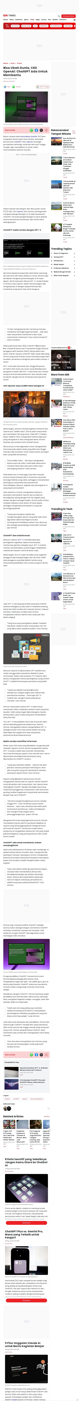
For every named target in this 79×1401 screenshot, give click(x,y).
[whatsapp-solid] (31, 130)
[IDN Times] (9, 16)
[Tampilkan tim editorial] (48, 1108)
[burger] (74, 20)
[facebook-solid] (36, 130)
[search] (59, 16)
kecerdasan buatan (29, 136)
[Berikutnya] (50, 1236)
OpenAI (29, 142)
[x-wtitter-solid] (41, 130)
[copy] (46, 130)
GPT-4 (21, 540)
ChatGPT (18, 142)
